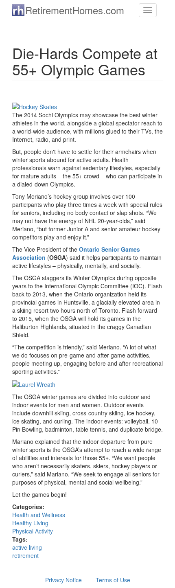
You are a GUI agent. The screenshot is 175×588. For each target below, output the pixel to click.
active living (27, 547)
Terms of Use (113, 580)
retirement (25, 555)
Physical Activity (32, 531)
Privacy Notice (63, 580)
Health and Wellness (38, 515)
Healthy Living (30, 523)
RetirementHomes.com (74, 10)
